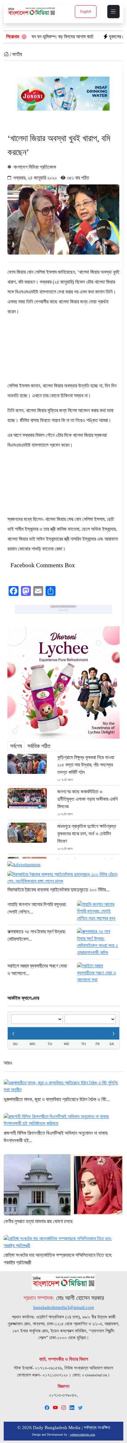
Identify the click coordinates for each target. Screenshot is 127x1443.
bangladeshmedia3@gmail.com (63, 1307)
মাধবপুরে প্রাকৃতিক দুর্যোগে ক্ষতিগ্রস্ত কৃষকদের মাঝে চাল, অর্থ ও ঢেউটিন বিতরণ (86, 834)
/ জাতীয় (15, 54)
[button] (113, 11)
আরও (8, 1062)
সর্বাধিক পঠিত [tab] (38, 746)
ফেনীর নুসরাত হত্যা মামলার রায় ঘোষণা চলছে (38, 1221)
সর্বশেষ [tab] (16, 746)
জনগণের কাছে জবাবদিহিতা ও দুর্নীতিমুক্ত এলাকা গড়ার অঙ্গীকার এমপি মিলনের (87, 799)
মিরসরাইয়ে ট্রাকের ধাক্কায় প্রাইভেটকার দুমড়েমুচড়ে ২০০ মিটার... (58, 889)
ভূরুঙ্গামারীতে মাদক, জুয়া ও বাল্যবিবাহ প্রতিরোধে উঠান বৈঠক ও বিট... (57, 1099)
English (85, 11)
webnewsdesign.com (82, 1434)
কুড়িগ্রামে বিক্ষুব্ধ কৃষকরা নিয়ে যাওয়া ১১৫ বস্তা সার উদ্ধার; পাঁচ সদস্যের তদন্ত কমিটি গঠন (85, 765)
